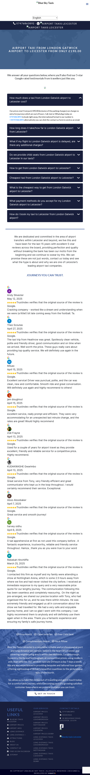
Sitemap (14, 755)
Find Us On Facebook (20, 751)
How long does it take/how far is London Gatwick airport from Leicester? (41, 130)
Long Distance (17, 731)
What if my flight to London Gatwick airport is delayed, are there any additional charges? (42, 143)
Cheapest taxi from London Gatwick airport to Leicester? (42, 177)
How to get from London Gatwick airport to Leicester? (40, 168)
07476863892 (16, 117)
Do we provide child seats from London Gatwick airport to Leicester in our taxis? (42, 156)
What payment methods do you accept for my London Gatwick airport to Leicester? (40, 202)
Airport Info (15, 728)
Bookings (67, 715)
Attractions (16, 738)
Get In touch (46, 693)
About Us (14, 745)
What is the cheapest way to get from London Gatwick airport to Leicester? (40, 189)
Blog (12, 741)
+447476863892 (17, 120)
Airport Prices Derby (43, 734)
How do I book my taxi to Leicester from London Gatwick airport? (42, 216)
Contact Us (15, 748)
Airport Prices (17, 725)
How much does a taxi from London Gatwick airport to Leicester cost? (40, 99)
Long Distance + (18, 735)
